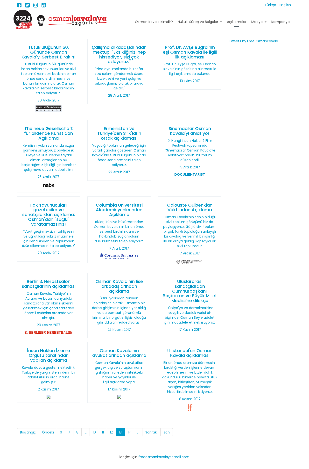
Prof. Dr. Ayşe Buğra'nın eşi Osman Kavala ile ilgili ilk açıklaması (190, 52)
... (85, 432)
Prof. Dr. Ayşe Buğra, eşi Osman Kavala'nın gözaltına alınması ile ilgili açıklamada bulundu (189, 69)
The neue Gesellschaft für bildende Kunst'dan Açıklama (48, 133)
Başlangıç (28, 432)
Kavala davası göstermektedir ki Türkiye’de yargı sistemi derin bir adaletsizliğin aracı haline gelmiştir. (49, 374)
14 (129, 432)
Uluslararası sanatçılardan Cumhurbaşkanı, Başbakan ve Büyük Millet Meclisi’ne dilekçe (190, 290)
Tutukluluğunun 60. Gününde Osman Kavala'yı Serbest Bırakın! (48, 52)
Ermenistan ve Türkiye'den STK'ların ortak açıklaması (119, 133)
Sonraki (151, 432)
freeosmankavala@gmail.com (164, 457)
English (285, 4)
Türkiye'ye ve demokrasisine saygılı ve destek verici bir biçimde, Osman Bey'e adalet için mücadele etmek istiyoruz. (190, 315)
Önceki (48, 432)
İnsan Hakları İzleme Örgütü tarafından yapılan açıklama (48, 355)
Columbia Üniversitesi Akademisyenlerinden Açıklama (119, 210)
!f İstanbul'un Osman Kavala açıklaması (189, 352)
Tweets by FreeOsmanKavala (253, 41)
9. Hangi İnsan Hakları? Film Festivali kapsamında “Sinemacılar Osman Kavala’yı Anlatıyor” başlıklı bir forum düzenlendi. (190, 150)
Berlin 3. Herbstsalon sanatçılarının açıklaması (49, 283)
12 (111, 432)
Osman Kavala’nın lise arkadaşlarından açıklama (119, 286)
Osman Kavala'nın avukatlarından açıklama (119, 352)
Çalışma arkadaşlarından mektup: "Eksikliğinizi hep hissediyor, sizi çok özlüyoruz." (119, 54)
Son (166, 432)
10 (94, 432)
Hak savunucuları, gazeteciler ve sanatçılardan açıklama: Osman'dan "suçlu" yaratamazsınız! (48, 214)
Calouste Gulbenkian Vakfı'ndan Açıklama (189, 207)
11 (103, 432)
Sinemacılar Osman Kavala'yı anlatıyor (190, 130)
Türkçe (271, 4)
